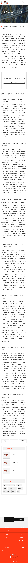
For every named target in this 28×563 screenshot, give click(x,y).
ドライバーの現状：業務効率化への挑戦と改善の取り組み (14, 84)
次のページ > (22, 441)
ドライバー (9, 485)
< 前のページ (5, 441)
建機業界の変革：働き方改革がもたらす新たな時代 (14, 79)
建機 (14, 485)
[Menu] (25, 2)
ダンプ (18, 491)
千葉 (4, 485)
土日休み (14, 491)
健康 (4, 491)
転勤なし (8, 491)
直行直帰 (10, 488)
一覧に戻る (14, 441)
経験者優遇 (20, 488)
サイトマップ (21, 551)
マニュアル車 (19, 485)
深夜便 (15, 488)
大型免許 (5, 488)
